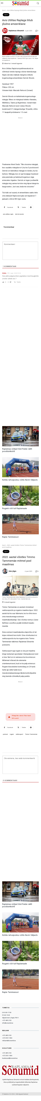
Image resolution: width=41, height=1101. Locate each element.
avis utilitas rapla (8, 214)
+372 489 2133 (6, 1020)
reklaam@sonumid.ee (9, 1041)
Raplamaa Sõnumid (16, 31)
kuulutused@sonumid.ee (9, 1058)
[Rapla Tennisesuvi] (20, 524)
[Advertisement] (20, 139)
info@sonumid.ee (7, 1023)
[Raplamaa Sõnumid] (5, 30)
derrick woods (19, 214)
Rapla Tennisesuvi (10, 537)
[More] (31, 207)
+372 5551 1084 (7, 1038)
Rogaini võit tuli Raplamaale (14, 508)
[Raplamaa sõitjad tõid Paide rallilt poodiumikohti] (20, 436)
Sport (4, 10)
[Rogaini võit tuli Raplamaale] (20, 496)
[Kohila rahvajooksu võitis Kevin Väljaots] (20, 467)
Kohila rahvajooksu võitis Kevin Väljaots (20, 480)
